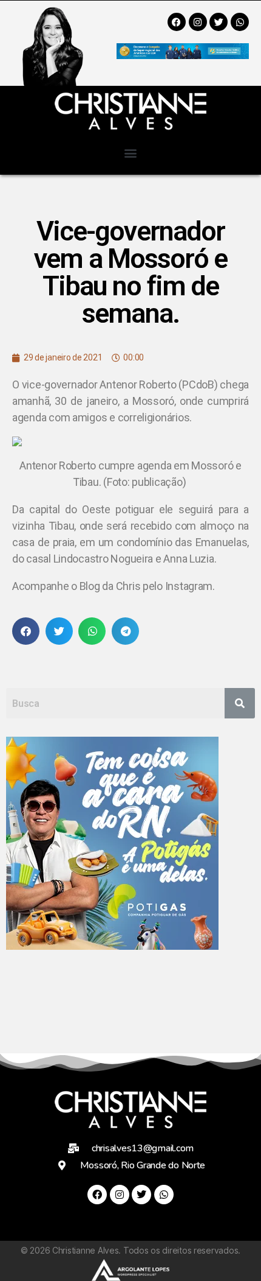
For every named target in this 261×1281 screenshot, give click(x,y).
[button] (131, 152)
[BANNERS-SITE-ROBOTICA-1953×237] (183, 55)
